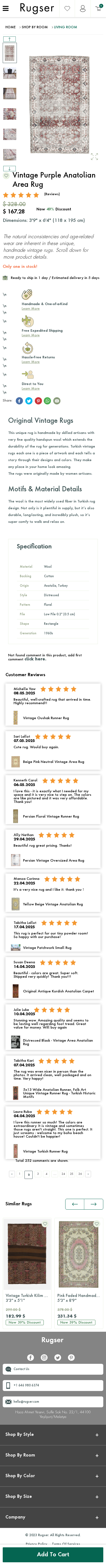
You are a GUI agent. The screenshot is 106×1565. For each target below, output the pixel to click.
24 (63, 1174)
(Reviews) (52, 194)
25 (71, 1174)
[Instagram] (46, 1359)
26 (80, 1174)
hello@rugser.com (26, 1402)
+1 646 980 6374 (26, 1385)
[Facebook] (32, 1359)
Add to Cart (53, 1555)
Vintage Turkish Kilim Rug (28, 1298)
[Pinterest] (73, 1359)
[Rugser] (53, 1343)
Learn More (31, 308)
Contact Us (21, 1369)
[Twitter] (59, 1359)
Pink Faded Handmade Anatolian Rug (80, 1298)
